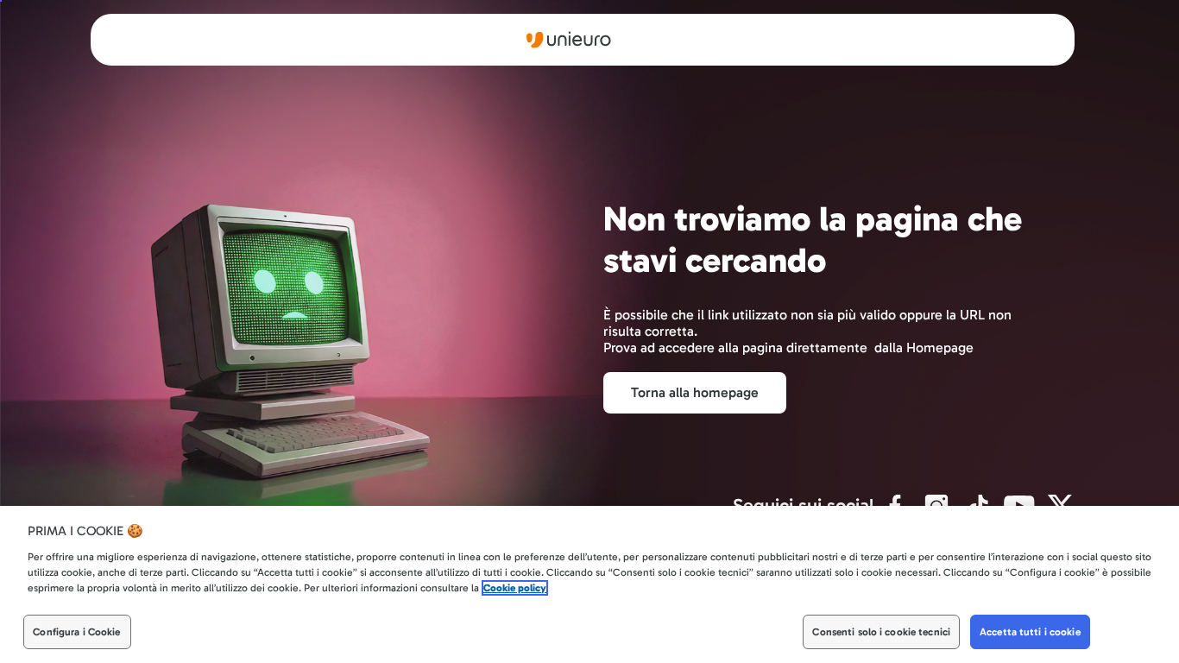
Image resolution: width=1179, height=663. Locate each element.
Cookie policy (514, 588)
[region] (589, 584)
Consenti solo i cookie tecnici (881, 632)
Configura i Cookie (76, 632)
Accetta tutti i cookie (1030, 632)
